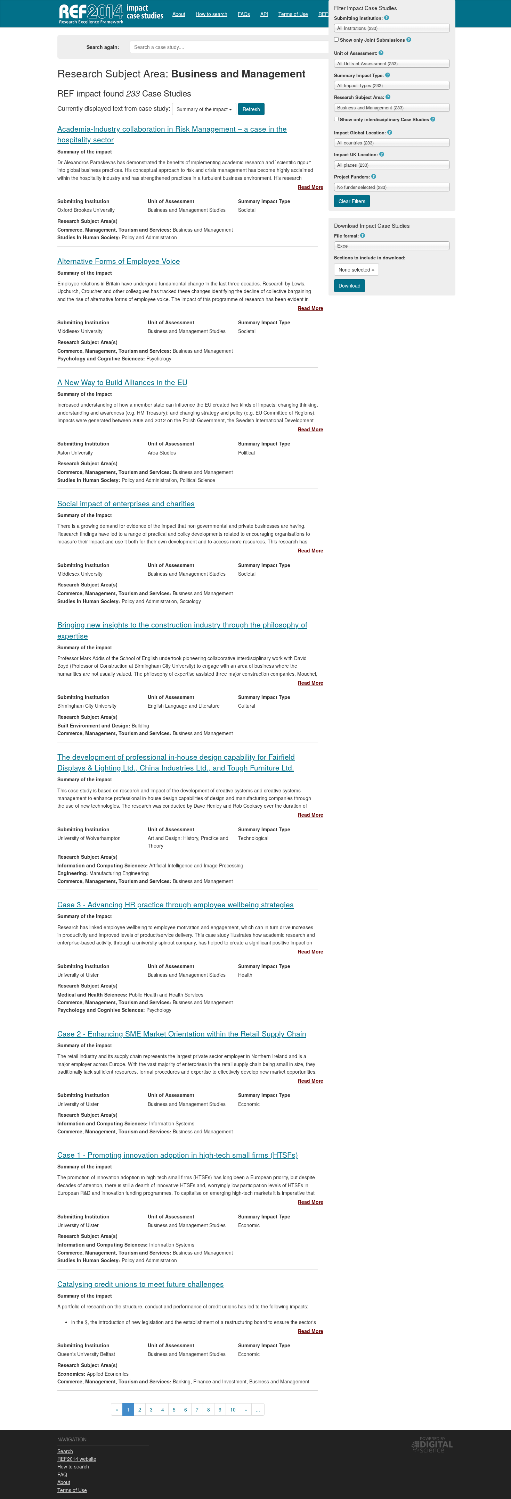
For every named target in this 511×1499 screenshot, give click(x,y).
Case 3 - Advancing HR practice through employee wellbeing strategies (175, 904)
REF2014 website (76, 1458)
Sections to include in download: (369, 257)
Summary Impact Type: (359, 75)
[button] (386, 17)
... (258, 1409)
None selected (355, 269)
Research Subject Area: (359, 97)
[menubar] (263, 13)
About (178, 13)
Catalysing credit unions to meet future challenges (140, 1284)
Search (65, 1451)
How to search (211, 13)
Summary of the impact (203, 109)
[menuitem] (178, 13)
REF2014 (109, 13)
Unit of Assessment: (355, 53)
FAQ (62, 1474)
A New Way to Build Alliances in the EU (122, 382)
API (264, 13)
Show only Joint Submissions (372, 39)
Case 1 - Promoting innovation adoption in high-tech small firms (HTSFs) (177, 1154)
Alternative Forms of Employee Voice (118, 261)
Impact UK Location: (356, 154)
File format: (346, 235)
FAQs (244, 13)
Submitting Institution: (358, 18)
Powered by (432, 1438)
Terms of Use (293, 13)
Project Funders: (352, 176)
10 (233, 1409)
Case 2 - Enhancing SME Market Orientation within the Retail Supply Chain (181, 1033)
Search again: (103, 46)
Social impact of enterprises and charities (126, 503)
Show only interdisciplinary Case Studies (384, 119)
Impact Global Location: (360, 132)
